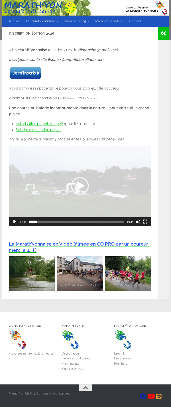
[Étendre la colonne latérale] (163, 33)
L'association (70, 353)
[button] (80, 186)
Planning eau (70, 363)
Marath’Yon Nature (109, 21)
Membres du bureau (76, 358)
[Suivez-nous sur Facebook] (143, 396)
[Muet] (138, 221)
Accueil (14, 21)
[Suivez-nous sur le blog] (159, 396)
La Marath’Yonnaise (40, 21)
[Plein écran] (145, 221)
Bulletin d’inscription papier (38, 129)
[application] (80, 186)
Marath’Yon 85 (75, 21)
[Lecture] (14, 221)
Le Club (119, 353)
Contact (135, 21)
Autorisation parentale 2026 (39, 123)
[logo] (18, 348)
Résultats (120, 363)
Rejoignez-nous (72, 368)
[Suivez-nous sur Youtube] (151, 396)
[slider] (76, 222)
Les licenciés (123, 358)
